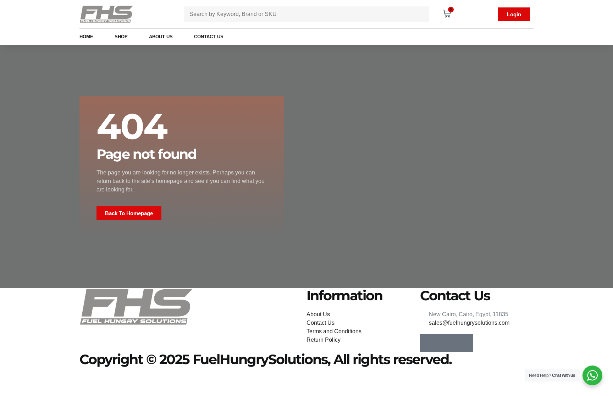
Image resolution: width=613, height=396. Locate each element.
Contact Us (208, 36)
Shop (121, 36)
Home (86, 36)
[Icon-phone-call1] (464, 343)
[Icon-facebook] (429, 343)
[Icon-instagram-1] (446, 343)
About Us (161, 36)
